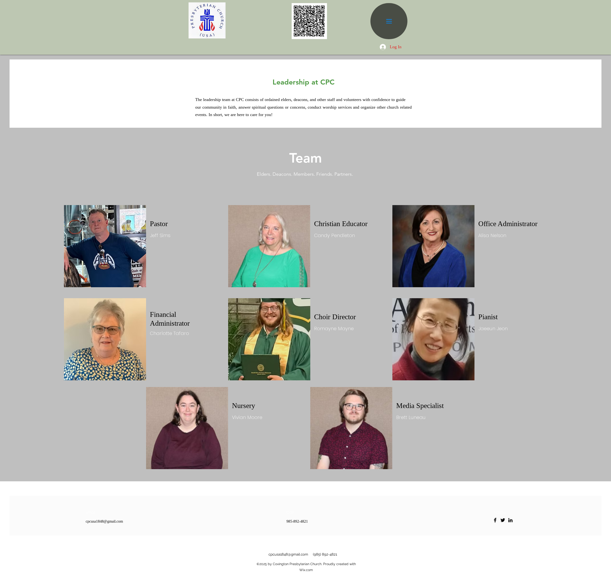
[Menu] (388, 21)
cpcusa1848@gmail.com (104, 521)
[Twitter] (503, 520)
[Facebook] (495, 520)
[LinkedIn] (510, 520)
